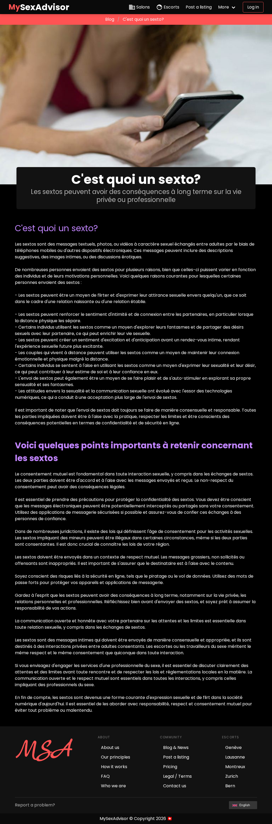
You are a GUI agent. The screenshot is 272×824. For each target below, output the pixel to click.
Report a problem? (35, 805)
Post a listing (199, 7)
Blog (109, 19)
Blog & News (176, 747)
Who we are (113, 786)
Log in (253, 7)
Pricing (170, 767)
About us (110, 747)
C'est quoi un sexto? (143, 19)
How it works (114, 767)
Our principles (115, 757)
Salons (143, 7)
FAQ (105, 776)
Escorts (171, 7)
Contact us (174, 786)
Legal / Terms (177, 776)
